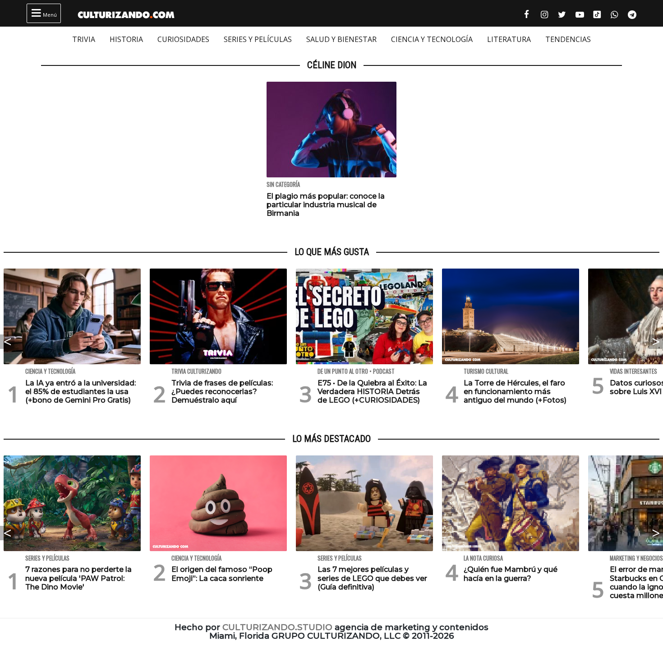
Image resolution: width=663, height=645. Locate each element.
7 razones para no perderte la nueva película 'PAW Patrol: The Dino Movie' (78, 578)
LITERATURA (509, 39)
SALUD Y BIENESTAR (341, 39)
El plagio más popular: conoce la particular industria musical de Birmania (326, 205)
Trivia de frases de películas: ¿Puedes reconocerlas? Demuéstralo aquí (222, 391)
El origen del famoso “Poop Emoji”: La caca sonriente (221, 573)
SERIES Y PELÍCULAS (258, 39)
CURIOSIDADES (183, 39)
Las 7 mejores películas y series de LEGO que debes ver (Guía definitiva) (372, 578)
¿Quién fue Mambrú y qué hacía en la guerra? (510, 573)
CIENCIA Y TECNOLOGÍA (432, 39)
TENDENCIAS (568, 39)
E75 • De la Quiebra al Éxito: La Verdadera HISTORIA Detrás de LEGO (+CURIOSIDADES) (372, 391)
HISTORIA (126, 39)
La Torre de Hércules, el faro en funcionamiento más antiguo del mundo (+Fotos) (515, 391)
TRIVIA (83, 39)
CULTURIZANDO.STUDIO (277, 627)
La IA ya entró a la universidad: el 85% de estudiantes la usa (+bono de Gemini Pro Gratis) (80, 391)
